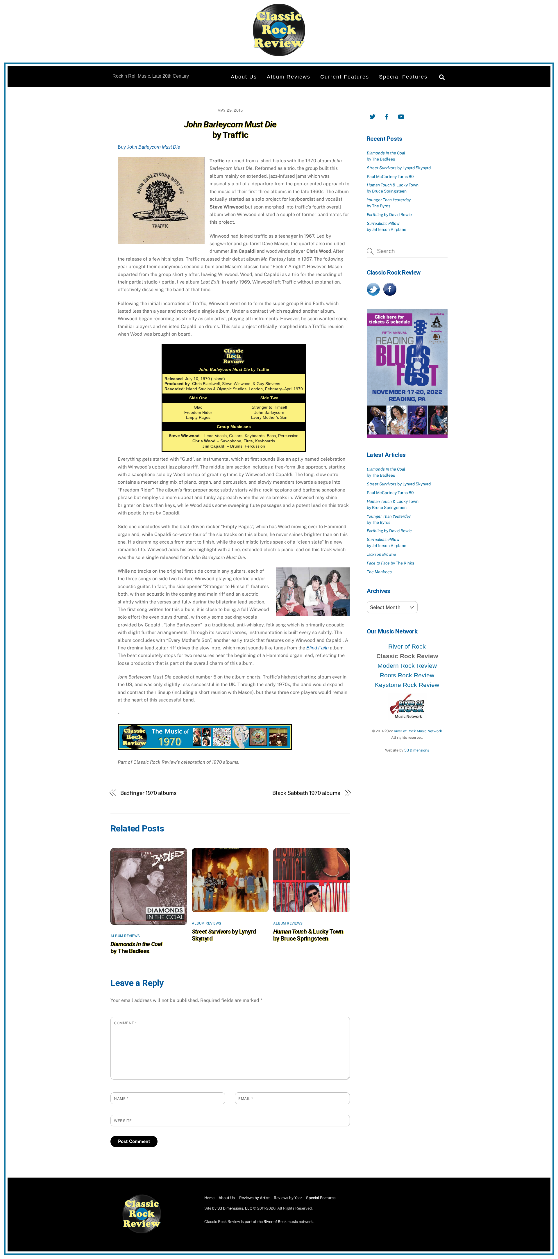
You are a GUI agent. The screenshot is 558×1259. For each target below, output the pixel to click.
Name (121, 1098)
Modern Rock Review (407, 665)
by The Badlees (136, 948)
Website (123, 1121)
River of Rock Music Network (418, 731)
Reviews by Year (288, 1198)
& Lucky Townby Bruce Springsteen (308, 935)
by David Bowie (389, 214)
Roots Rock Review (407, 675)
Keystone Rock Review (407, 684)
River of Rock (407, 646)
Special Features (403, 77)
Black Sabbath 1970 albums (306, 793)
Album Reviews (288, 77)
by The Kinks (390, 563)
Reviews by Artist (254, 1198)
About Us (244, 77)
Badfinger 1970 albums (148, 793)
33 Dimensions (416, 750)
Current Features (344, 77)
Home (209, 1198)
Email (245, 1098)
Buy (149, 147)
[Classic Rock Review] (141, 1232)
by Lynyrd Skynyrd (399, 167)
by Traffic (230, 129)
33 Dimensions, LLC (234, 1208)
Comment (125, 1023)
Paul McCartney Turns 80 (390, 176)
